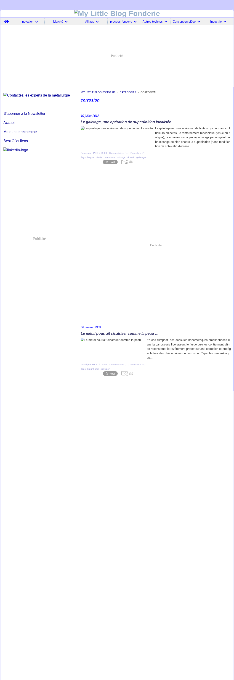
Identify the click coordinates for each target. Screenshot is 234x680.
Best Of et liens (15, 141)
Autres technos (153, 21)
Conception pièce (184, 21)
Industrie (216, 21)
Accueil (9, 123)
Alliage (89, 21)
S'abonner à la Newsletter (24, 113)
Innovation (26, 21)
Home (6, 19)
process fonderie (121, 21)
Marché (58, 21)
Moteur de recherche (20, 132)
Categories (128, 92)
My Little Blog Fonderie (98, 92)
